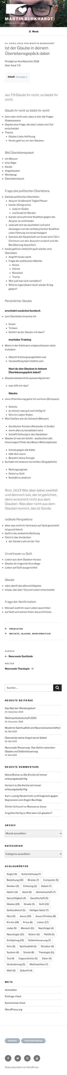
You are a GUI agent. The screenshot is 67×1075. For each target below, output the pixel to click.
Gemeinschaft (46, 892)
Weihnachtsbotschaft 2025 (21, 718)
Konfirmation (41, 634)
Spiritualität (28, 946)
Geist (27, 892)
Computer (51, 880)
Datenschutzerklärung (33, 1041)
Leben (43, 922)
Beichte (14, 634)
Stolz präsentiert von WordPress (22, 1067)
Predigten (16, 629)
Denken (13, 886)
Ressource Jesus (36, 806)
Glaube (26, 634)
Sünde (28, 952)
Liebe (12, 928)
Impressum (12, 1041)
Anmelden (11, 990)
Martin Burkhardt (29, 19)
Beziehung (15, 880)
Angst (12, 874)
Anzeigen (21, 77)
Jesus (25, 916)
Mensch (27, 928)
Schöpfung (15, 940)
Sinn (11, 946)
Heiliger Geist (39, 910)
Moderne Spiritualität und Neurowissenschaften (32, 727)
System (13, 952)
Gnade (29, 904)
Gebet (46, 886)
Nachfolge (46, 928)
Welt (11, 970)
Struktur (47, 946)
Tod (10, 958)
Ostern (34, 934)
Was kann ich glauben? (39, 813)
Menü (35, 31)
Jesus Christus (45, 916)
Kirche (13, 922)
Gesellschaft (39, 898)
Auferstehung (31, 874)
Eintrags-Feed (13, 996)
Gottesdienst (16, 910)
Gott (44, 904)
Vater (47, 958)
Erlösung (30, 886)
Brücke (33, 880)
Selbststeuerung (39, 940)
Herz (11, 916)
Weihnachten (38, 964)
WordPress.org (13, 1009)
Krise (28, 922)
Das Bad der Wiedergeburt (20, 708)
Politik (49, 934)
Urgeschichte (28, 958)
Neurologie (15, 934)
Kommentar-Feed (15, 1003)
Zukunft (26, 970)
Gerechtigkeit (16, 898)
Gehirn (12, 892)
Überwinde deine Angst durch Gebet (26, 737)
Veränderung (16, 964)
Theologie (46, 952)
